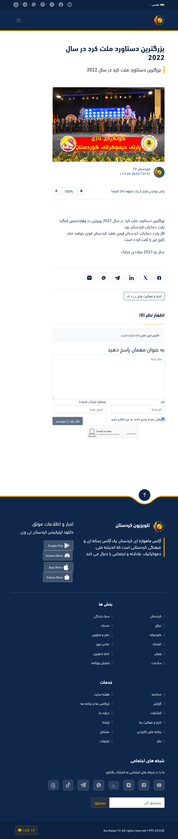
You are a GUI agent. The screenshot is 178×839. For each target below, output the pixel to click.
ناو (163, 401)
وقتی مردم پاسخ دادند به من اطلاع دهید (136, 419)
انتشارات (156, 713)
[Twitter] (145, 278)
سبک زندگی (101, 616)
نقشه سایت (101, 694)
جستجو (100, 802)
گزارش (157, 703)
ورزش (158, 653)
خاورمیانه (156, 634)
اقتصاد (157, 644)
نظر (159, 741)
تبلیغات (104, 741)
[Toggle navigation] (18, 20)
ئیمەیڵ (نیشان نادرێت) (92, 401)
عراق (158, 625)
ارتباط (105, 722)
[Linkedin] (131, 278)
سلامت (157, 663)
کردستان (156, 616)
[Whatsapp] (104, 278)
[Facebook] (159, 278)
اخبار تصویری (101, 653)
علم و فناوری (100, 634)
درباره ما (104, 713)
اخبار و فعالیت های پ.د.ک (144, 296)
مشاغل (104, 731)
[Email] (90, 278)
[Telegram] (117, 278)
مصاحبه (157, 694)
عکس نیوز (102, 644)
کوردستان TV (141, 169)
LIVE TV (28, 830)
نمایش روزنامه (100, 663)
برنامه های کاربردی (149, 731)
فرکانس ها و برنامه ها (95, 703)
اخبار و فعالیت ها (150, 722)
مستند (105, 625)
